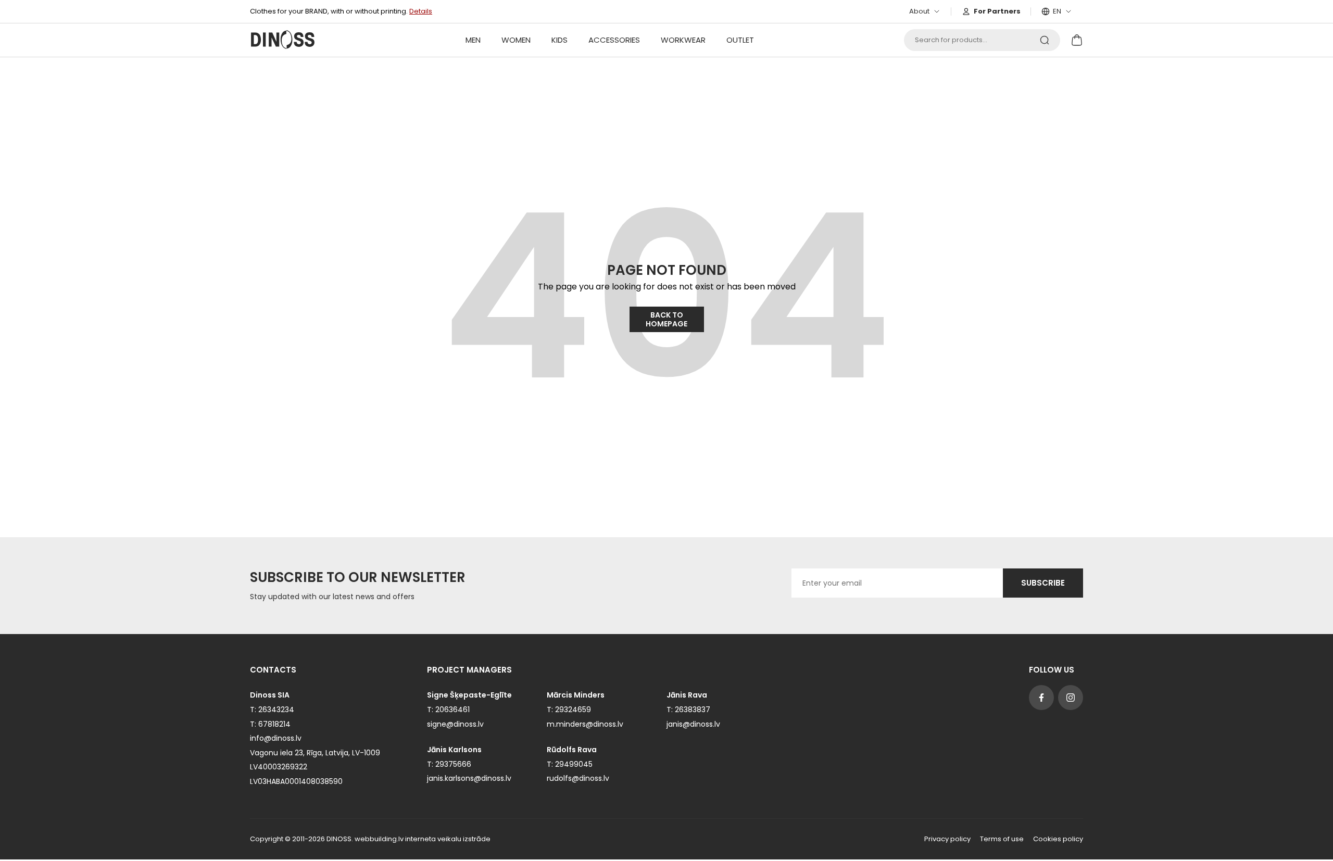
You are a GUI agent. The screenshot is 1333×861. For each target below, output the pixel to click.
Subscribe (1043, 582)
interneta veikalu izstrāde (448, 839)
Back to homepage (666, 319)
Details (420, 11)
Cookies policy (1058, 839)
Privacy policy (947, 839)
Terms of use (1002, 839)
